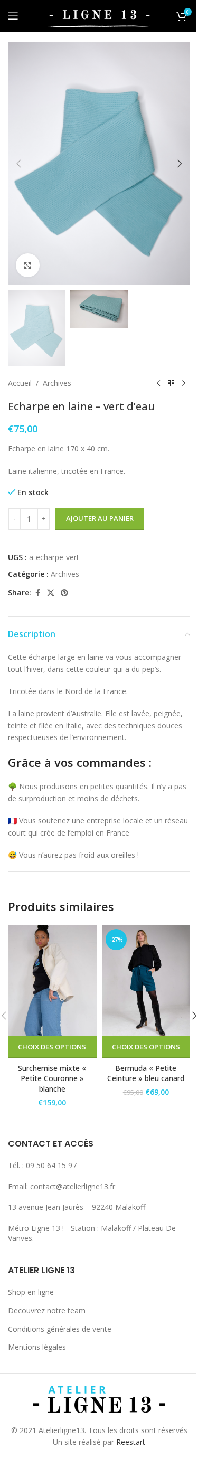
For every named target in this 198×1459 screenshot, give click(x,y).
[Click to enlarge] (28, 265)
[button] (18, 163)
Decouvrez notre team (47, 1310)
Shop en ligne (31, 1292)
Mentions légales (37, 1347)
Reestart (130, 1442)
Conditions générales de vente (59, 1329)
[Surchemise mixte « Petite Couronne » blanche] (52, 980)
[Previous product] (158, 383)
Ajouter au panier (100, 518)
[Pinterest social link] (64, 593)
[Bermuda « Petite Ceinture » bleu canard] (146, 980)
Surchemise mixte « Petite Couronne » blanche (52, 1078)
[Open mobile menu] (13, 15)
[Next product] (183, 383)
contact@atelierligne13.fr (72, 1186)
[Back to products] (171, 383)
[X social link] (51, 593)
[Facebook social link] (37, 593)
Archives (57, 383)
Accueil (20, 383)
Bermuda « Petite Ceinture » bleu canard (145, 1073)
